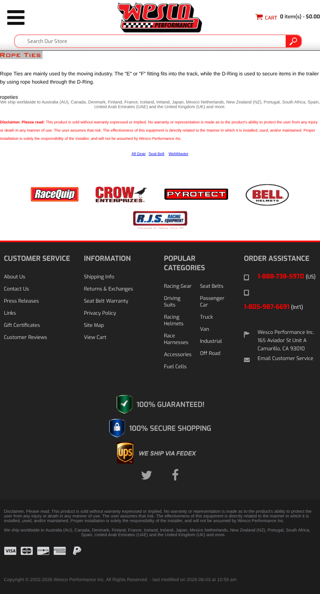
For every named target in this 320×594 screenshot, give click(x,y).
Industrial (211, 341)
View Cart (95, 337)
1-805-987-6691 (273, 307)
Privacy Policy (100, 313)
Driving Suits (172, 302)
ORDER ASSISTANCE (276, 258)
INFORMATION (107, 258)
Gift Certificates (22, 325)
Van (204, 329)
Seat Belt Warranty (106, 301)
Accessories (178, 354)
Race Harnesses (176, 339)
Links (10, 313)
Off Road (210, 353)
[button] (296, 556)
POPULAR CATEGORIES (184, 263)
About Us (14, 277)
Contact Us (16, 289)
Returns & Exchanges (108, 289)
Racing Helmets (173, 320)
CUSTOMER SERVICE (37, 258)
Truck (206, 317)
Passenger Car (212, 302)
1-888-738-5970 (287, 277)
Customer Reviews (25, 337)
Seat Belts (212, 286)
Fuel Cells (175, 367)
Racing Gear (178, 286)
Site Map (94, 325)
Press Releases (21, 301)
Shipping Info (99, 277)
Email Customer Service (285, 358)
